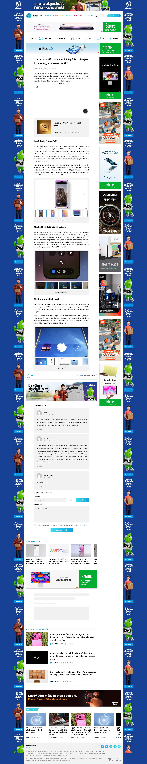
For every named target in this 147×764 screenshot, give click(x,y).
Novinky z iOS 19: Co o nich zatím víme (68, 124)
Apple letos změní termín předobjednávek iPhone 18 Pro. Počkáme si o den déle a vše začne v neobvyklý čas (72, 637)
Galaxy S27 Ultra (66, 761)
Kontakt (90, 16)
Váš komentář (38, 504)
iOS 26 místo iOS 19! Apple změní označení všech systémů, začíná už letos (81, 561)
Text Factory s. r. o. (46, 751)
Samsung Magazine (31, 759)
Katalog (69, 16)
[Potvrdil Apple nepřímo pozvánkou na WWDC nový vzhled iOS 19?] (59, 550)
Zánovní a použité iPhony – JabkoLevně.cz (50, 761)
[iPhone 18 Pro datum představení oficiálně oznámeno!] (36, 719)
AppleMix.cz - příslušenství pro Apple (81, 759)
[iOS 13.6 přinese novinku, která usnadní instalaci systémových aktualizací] (36, 550)
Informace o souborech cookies (78, 753)
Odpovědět (39, 429)
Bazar (62, 16)
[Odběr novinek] (96, 16)
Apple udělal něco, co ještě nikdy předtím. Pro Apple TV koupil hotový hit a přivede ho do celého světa (72, 656)
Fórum (55, 16)
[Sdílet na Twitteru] (32, 376)
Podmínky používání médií (41, 753)
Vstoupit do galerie (61, 220)
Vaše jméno (37, 496)
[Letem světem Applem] (34, 15)
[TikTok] (115, 746)
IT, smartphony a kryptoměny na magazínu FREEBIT (57, 759)
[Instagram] (110, 746)
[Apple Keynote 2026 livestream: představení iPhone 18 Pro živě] (104, 719)
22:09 (48, 414)
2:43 (48, 440)
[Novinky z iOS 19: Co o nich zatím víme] (44, 127)
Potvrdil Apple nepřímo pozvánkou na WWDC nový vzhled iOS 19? (58, 561)
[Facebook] (102, 746)
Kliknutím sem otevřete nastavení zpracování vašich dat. (53, 755)
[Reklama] (18, 5)
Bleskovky (78, 16)
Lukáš (45, 412)
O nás (36, 755)
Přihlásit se (82, 500)
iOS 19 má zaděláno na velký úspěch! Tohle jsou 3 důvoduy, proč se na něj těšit (61, 61)
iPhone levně (35, 761)
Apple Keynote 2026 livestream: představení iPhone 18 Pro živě (103, 730)
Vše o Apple (38, 69)
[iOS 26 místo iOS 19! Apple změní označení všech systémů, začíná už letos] (81, 550)
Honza (46, 438)
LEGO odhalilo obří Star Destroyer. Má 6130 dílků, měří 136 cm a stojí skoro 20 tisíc (58, 731)
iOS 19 (28, 378)
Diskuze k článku (40, 406)
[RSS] (119, 746)
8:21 (48, 477)
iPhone (29, 737)
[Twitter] (106, 746)
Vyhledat (112, 16)
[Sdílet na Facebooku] (28, 376)
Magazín (48, 16)
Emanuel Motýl (49, 475)
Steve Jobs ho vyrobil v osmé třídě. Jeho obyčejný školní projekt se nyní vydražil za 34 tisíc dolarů (73, 673)
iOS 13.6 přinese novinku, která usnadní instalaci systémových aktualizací (35, 561)
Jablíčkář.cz (40, 759)
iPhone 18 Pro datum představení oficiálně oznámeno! (34, 730)
